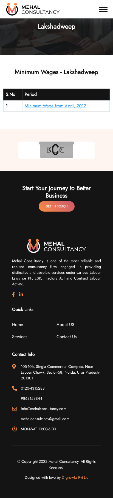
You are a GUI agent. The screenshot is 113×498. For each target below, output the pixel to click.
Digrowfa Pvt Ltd (75, 477)
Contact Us (66, 336)
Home (17, 324)
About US (65, 324)
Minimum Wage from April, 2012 (55, 106)
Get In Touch (57, 206)
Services (19, 336)
